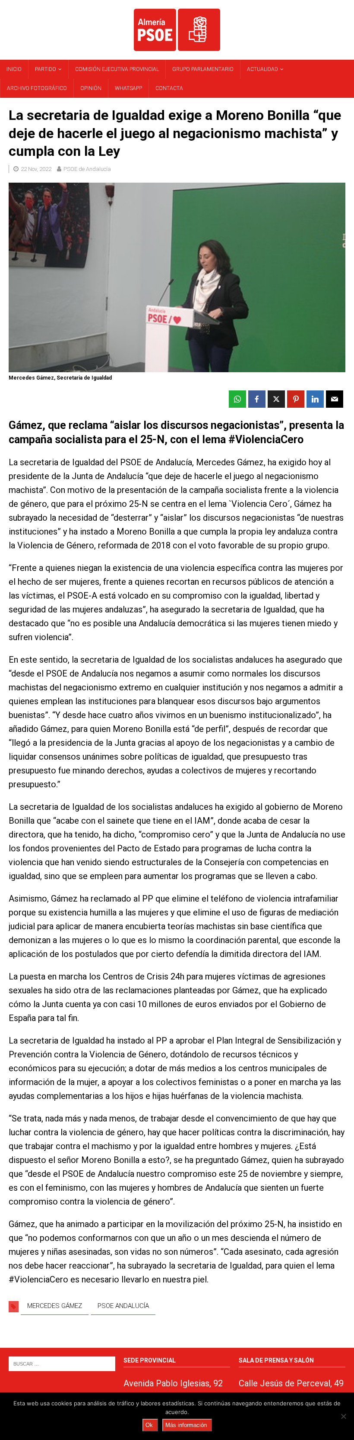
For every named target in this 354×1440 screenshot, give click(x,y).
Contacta (169, 88)
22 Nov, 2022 (36, 169)
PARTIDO (45, 69)
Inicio (14, 69)
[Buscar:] (62, 1363)
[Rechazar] (343, 1416)
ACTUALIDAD (262, 69)
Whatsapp (128, 88)
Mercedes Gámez (54, 1306)
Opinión (90, 88)
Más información (186, 1425)
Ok (149, 1425)
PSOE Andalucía (123, 1306)
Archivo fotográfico (37, 88)
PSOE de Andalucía (87, 169)
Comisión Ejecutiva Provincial (117, 69)
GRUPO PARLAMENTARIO (203, 69)
